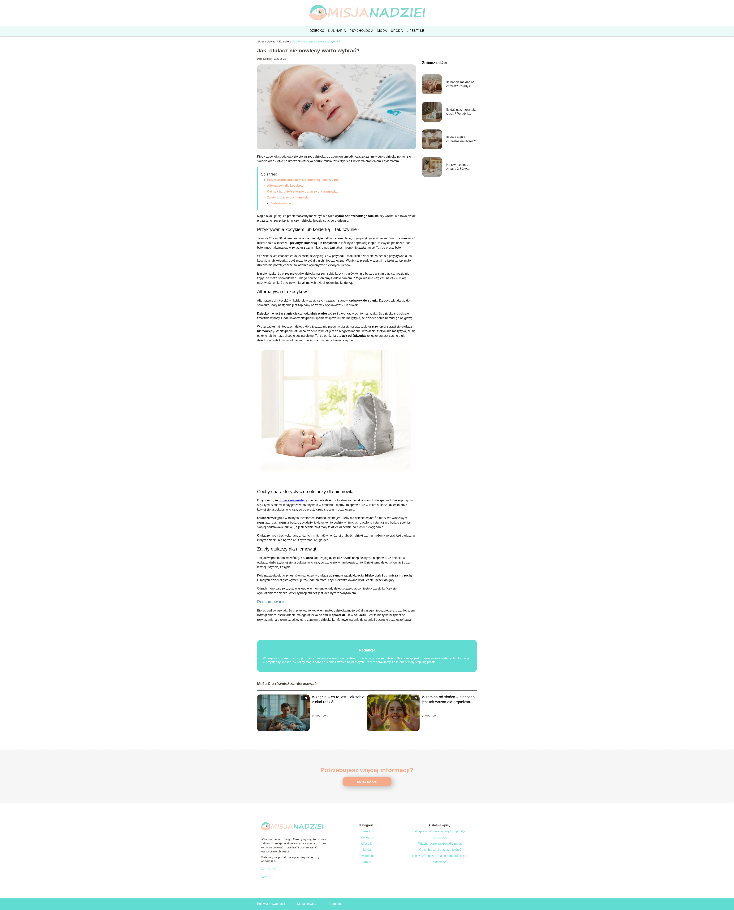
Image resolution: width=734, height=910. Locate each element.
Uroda (397, 30)
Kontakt (267, 877)
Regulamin (335, 903)
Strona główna (267, 41)
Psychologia (361, 30)
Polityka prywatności (271, 903)
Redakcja (268, 869)
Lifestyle (415, 30)
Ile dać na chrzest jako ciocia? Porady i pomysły (461, 112)
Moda (382, 30)
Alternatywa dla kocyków (285, 185)
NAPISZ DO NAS (367, 781)
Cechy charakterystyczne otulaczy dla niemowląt (302, 191)
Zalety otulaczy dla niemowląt (288, 197)
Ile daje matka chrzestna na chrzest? (461, 139)
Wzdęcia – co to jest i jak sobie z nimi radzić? (338, 699)
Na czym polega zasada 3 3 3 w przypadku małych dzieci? (458, 167)
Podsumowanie (281, 203)
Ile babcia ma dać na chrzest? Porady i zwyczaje (460, 84)
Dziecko (317, 30)
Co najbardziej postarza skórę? (440, 849)
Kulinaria (337, 30)
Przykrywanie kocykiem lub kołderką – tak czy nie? (303, 179)
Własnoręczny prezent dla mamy (440, 843)
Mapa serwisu (306, 903)
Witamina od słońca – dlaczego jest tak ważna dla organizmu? (448, 699)
